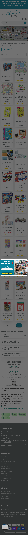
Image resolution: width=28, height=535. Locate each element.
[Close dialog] (27, 260)
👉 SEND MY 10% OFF (7, 273)
